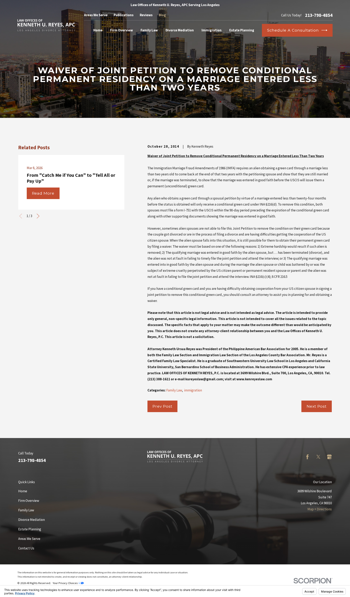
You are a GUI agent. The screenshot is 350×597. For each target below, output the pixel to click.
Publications (123, 15)
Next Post (317, 406)
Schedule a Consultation (293, 30)
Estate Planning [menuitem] (241, 30)
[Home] (46, 25)
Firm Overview (28, 500)
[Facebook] (307, 456)
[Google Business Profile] (329, 456)
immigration (193, 390)
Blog (162, 15)
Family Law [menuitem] (149, 30)
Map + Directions (319, 509)
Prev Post (162, 406)
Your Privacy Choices (65, 583)
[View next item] (38, 216)
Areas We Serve (96, 15)
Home (22, 491)
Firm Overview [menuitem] (121, 30)
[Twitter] (318, 456)
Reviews (146, 15)
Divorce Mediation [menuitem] (179, 30)
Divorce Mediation (31, 519)
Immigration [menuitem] (212, 30)
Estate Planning (29, 529)
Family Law (174, 390)
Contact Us (26, 548)
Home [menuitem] (97, 30)
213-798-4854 (319, 15)
